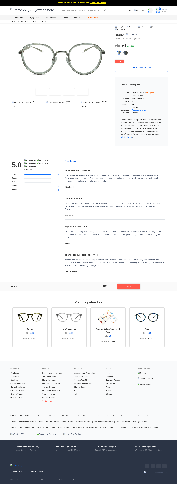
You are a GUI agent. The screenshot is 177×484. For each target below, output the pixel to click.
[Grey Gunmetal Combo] (126, 52)
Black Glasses (37, 427)
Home (14, 21)
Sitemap (109, 394)
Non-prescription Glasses (52, 373)
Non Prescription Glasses (103, 422)
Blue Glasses (50, 427)
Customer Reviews (113, 380)
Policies (109, 390)
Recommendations (139, 110)
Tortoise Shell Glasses (149, 427)
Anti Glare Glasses (49, 376)
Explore (77, 18)
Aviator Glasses (38, 416)
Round (35, 21)
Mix (133, 104)
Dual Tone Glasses (92, 427)
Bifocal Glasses (67, 422)
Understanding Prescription (84, 373)
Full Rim (128, 39)
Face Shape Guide (81, 376)
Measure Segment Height (84, 383)
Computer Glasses (17, 390)
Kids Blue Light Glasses (51, 383)
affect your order (98, 3)
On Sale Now (92, 18)
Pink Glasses (133, 427)
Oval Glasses (67, 416)
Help (129, 10)
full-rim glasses (126, 137)
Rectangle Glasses (82, 416)
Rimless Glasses (36, 422)
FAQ (75, 390)
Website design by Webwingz (70, 480)
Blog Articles (110, 383)
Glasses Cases (16, 397)
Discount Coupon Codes (51, 397)
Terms (108, 387)
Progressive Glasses (83, 422)
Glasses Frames (48, 394)
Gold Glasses (121, 427)
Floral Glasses (107, 427)
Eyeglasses (34, 18)
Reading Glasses (16, 394)
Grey (123, 39)
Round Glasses (98, 416)
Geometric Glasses (128, 416)
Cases (65, 18)
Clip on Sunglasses (17, 383)
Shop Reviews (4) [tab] (72, 161)
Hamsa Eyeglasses (17, 387)
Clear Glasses (77, 427)
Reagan (44, 21)
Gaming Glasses (48, 387)
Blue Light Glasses (49, 380)
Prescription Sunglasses (51, 390)
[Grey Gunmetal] (120, 52)
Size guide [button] (150, 93)
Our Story (109, 376)
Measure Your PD (81, 380)
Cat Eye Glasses (53, 416)
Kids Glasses (15, 380)
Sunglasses (51, 18)
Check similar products (141, 67)
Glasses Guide (79, 387)
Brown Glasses (63, 427)
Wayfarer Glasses (145, 416)
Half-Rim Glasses (52, 422)
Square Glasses (112, 416)
